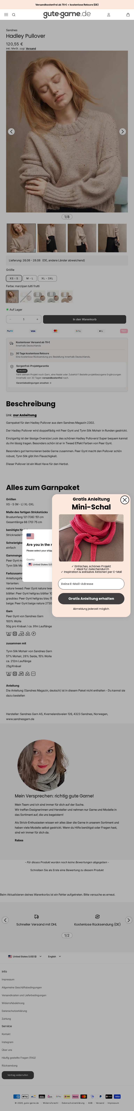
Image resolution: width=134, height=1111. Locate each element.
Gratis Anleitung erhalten (91, 598)
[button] (129, 14)
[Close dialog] (124, 499)
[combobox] (43, 564)
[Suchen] (13, 14)
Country (31, 559)
